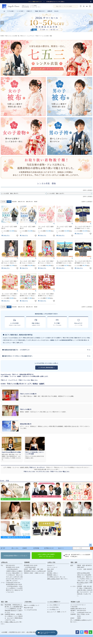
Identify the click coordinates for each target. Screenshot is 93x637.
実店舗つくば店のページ (83, 620)
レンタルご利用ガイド (54, 601)
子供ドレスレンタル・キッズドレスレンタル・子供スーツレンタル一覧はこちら (46, 471)
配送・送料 (74, 562)
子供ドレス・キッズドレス (37, 467)
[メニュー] (90, 1)
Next (91, 23)
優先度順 (14, 201)
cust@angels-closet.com (13, 582)
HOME (2, 35)
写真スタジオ (50, 548)
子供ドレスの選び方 (25, 409)
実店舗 (37, 548)
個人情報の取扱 (31, 632)
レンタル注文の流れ (53, 607)
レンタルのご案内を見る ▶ (47, 367)
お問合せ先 (4, 562)
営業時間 (26, 562)
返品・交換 (4, 601)
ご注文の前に (28, 601)
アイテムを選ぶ (11, 11)
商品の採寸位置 (28, 607)
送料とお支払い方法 (53, 578)
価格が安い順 (21, 201)
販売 (25, 548)
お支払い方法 (51, 562)
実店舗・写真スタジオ (40, 11)
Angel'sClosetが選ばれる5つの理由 (11, 452)
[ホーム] (4, 11)
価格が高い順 (29, 201)
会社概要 (4, 632)
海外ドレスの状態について (31, 605)
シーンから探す (21, 11)
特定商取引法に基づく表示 (17, 632)
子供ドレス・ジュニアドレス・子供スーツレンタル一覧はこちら (19, 380)
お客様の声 (49, 11)
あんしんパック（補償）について (56, 611)
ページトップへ (90, 545)
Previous (2, 23)
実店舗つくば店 (75, 601)
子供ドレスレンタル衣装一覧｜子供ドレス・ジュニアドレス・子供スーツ (23, 35)
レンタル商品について (53, 609)
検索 (91, 548)
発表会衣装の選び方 (25, 424)
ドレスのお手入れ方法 (30, 610)
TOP (3, 548)
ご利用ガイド (29, 11)
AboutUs (56, 11)
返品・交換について (11, 622)
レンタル (15, 548)
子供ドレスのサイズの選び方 (28, 394)
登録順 (35, 201)
